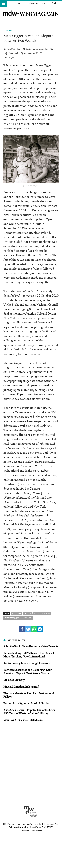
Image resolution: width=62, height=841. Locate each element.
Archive (45, 3)
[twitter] (28, 629)
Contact (55, 3)
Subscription (33, 3)
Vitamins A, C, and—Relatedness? (23, 720)
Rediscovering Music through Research (26, 663)
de (23, 3)
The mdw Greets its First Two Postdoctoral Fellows (28, 694)
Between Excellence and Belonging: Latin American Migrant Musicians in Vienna (27, 671)
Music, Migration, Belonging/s (21, 686)
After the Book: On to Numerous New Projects (30, 646)
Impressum (25, 830)
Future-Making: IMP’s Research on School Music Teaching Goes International (28, 654)
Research (9, 30)
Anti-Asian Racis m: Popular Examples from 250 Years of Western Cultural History (29, 711)
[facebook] (22, 629)
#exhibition (29, 613)
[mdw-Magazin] (31, 9)
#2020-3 (16, 613)
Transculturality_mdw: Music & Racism (26, 703)
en (19, 3)
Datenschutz (37, 830)
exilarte (27, 617)
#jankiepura (44, 613)
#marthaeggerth (13, 617)
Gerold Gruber (13, 49)
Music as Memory (14, 680)
